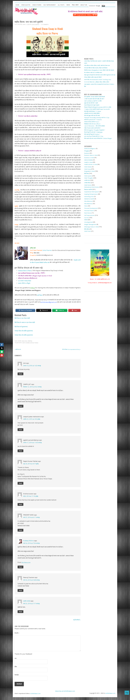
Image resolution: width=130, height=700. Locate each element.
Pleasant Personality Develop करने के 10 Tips (96, 117)
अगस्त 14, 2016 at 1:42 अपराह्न (32, 366)
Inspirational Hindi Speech (91, 192)
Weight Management (90, 224)
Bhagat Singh (34, 343)
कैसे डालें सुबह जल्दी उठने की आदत (92, 115)
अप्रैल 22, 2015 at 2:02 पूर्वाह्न (31, 419)
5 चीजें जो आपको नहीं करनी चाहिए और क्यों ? (94, 99)
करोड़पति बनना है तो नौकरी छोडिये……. (93, 113)
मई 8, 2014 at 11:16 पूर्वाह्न (30, 496)
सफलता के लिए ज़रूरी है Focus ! (91, 122)
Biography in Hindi (89, 171)
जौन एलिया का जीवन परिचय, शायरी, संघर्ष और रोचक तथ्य (97, 65)
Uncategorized (88, 222)
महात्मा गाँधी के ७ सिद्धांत (24, 283)
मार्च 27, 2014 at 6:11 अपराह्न (31, 517)
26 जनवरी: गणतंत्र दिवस (24, 281)
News (86, 206)
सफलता (86, 220)
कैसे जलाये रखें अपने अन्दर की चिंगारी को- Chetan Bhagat (98, 138)
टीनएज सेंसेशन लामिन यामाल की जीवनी (92, 77)
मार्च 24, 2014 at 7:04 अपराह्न (31, 543)
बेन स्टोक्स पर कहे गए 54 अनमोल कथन (93, 72)
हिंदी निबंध (30, 341)
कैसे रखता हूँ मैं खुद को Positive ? (92, 134)
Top (126, 693)
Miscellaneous (88, 201)
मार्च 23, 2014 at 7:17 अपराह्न (31, 603)
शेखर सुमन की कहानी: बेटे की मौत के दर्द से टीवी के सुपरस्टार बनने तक (99, 75)
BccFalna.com (26, 562)
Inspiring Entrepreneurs (90, 194)
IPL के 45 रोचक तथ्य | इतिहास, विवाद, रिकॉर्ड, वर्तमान (96, 82)
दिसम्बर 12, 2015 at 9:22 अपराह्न (32, 387)
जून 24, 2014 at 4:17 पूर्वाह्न (30, 464)
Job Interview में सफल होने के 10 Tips (93, 136)
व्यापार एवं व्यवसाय (88, 160)
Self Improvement (89, 215)
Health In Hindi (88, 162)
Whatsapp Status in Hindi (91, 227)
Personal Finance (89, 210)
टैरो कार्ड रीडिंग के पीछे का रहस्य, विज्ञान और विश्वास (95, 68)
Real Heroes (87, 213)
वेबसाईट (17, 675)
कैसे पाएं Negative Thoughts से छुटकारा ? (94, 130)
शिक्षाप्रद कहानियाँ (88, 189)
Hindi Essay (25, 341)
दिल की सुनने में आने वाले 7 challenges (93, 132)
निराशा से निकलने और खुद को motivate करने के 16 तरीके (97, 107)
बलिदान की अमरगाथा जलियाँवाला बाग (27, 278)
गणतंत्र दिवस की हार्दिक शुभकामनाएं (24, 331)
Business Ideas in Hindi (90, 155)
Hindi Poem (87, 231)
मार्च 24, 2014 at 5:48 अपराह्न (31, 580)
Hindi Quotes (88, 176)
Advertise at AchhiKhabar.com (65, 691)
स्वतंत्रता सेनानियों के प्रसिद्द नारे (32, 151)
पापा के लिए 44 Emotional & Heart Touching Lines (97, 79)
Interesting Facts (89, 196)
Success (86, 217)
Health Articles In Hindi (90, 164)
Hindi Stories (87, 185)
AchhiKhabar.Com (35, 693)
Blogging (86, 151)
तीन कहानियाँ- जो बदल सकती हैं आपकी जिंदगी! (94, 96)
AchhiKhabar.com (110, 693)
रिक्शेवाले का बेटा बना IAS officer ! (92, 124)
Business (86, 153)
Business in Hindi (89, 157)
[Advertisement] (99, 36)
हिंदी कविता (86, 229)
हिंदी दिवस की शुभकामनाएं (21, 327)
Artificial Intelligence (90, 148)
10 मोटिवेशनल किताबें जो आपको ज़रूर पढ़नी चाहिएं (85, 11)
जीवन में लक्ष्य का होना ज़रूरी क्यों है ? (92, 128)
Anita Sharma (47, 250)
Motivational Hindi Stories (91, 187)
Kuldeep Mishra (28, 541)
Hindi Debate (88, 167)
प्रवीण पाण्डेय (26, 601)
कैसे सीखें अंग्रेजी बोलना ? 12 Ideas (92, 111)
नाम (15, 658)
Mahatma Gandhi (89, 199)
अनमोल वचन (87, 180)
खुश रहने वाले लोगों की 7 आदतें (91, 103)
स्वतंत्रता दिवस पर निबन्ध (24, 271)
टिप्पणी (17, 633)
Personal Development (90, 208)
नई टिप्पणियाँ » (77, 620)
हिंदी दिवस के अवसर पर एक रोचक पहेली (25, 322)
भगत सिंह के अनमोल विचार (30, 116)
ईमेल (16, 667)
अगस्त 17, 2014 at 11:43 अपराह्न (32, 443)
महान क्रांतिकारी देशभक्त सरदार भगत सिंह (34, 75)
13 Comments (44, 24)
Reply (20, 374)
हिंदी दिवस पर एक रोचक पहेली (22, 318)
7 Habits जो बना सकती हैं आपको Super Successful (97, 109)
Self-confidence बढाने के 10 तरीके (93, 101)
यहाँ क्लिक (39, 295)
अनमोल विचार (87, 183)
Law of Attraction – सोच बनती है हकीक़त (94, 126)
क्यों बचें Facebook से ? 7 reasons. (93, 119)
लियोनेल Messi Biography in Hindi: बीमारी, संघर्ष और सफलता (99, 70)
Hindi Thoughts (88, 178)
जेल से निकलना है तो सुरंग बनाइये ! (92, 105)
